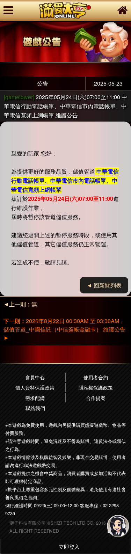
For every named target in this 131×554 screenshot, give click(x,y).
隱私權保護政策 (96, 387)
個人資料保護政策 (34, 387)
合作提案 (95, 397)
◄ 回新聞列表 (104, 285)
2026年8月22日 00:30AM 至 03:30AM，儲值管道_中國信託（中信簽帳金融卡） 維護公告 (64, 329)
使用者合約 (95, 377)
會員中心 (35, 377)
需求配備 (35, 397)
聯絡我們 (35, 407)
